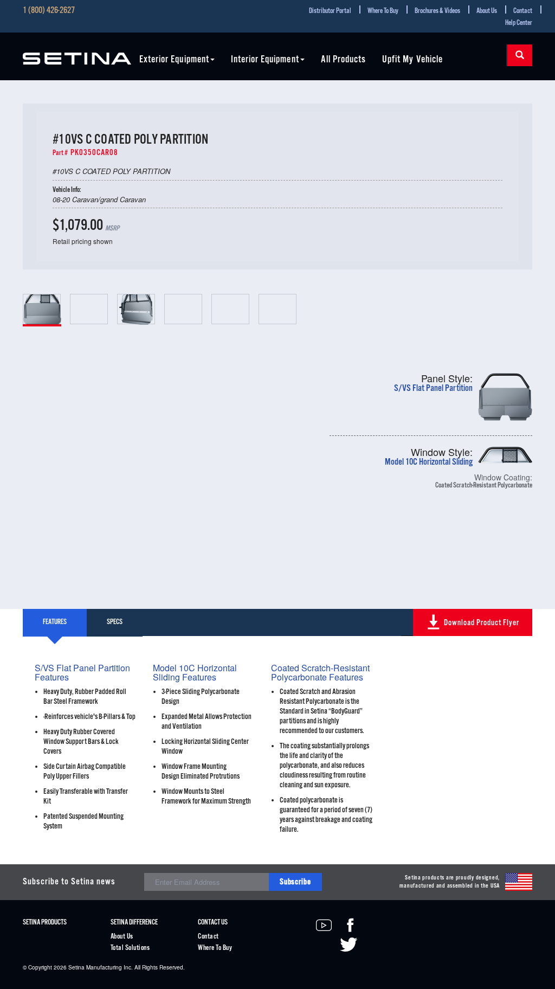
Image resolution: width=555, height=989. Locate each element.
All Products (343, 60)
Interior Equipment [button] (265, 60)
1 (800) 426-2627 (49, 11)
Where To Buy (382, 11)
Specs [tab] (114, 622)
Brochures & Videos (437, 11)
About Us (486, 11)
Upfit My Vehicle (412, 60)
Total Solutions (130, 948)
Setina (76, 967)
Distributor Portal (330, 11)
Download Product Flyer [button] (481, 623)
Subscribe (295, 882)
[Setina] (77, 52)
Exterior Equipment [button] (174, 60)
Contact (522, 11)
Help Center (518, 23)
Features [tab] (55, 622)
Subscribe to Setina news (69, 882)
